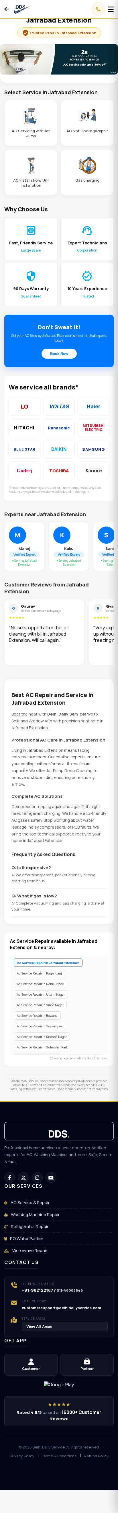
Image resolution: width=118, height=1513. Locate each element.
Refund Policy (96, 1455)
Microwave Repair (29, 1250)
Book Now (59, 353)
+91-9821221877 (39, 1290)
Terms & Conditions (59, 1455)
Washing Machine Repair (35, 1214)
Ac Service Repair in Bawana (37, 1015)
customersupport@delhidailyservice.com (61, 1307)
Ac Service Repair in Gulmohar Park (42, 1047)
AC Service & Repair (30, 1202)
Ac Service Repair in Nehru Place (40, 984)
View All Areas (64, 1327)
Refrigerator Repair (29, 1226)
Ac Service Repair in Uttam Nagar (41, 994)
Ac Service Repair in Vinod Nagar (40, 1005)
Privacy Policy (22, 1455)
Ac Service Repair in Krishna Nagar (42, 1036)
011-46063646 (70, 1290)
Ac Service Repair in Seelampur (39, 1026)
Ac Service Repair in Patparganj (39, 973)
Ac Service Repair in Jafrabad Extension (48, 963)
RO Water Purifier (26, 1238)
